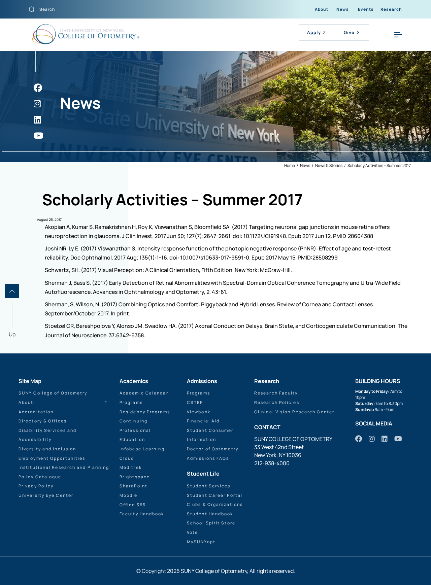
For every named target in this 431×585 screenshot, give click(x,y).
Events (366, 9)
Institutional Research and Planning (64, 467)
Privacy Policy (36, 486)
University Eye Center (46, 495)
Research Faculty (276, 393)
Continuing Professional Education (135, 430)
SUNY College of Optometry (53, 393)
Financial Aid (203, 421)
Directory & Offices (43, 421)
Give (349, 32)
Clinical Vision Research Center (294, 412)
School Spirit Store (211, 523)
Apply (314, 32)
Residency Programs (145, 412)
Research (391, 9)
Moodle (129, 495)
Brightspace (135, 477)
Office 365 (133, 505)
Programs (131, 402)
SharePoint (133, 486)
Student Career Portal (214, 495)
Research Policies (276, 402)
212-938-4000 (272, 463)
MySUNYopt (201, 542)
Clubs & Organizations (215, 504)
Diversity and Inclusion (47, 449)
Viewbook (198, 412)
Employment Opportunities (52, 458)
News (342, 9)
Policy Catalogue (40, 477)
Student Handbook (210, 514)
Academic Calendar (144, 393)
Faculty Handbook (142, 514)
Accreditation (36, 412)
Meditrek (131, 467)
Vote (192, 532)
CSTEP (195, 402)
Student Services (209, 486)
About (321, 9)
